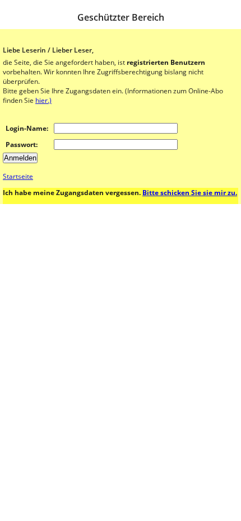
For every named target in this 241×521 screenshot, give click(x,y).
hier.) (43, 100)
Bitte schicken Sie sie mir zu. (189, 192)
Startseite (18, 176)
